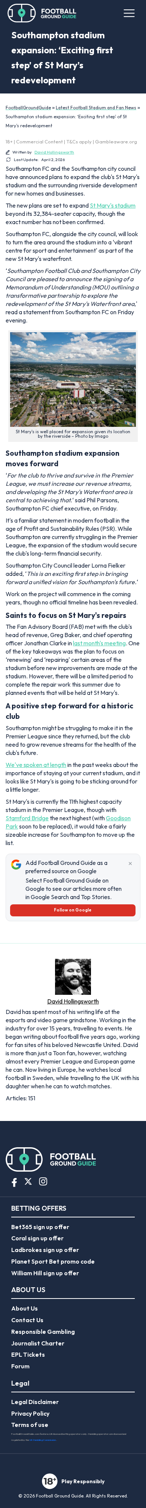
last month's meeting (99, 643)
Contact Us (27, 1320)
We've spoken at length (36, 764)
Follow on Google (72, 910)
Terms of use (29, 1424)
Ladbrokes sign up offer (45, 1249)
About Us (24, 1308)
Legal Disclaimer (35, 1402)
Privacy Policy (30, 1413)
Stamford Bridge (27, 818)
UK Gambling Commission (43, 1440)
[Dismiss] (130, 864)
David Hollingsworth (54, 152)
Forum (20, 1366)
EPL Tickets (28, 1354)
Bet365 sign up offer (40, 1227)
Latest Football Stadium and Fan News (96, 107)
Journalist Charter (37, 1343)
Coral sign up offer (37, 1238)
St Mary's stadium (113, 205)
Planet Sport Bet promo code (53, 1261)
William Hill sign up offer (45, 1273)
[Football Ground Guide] (42, 13)
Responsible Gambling (43, 1331)
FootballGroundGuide (28, 107)
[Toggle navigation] (129, 13)
